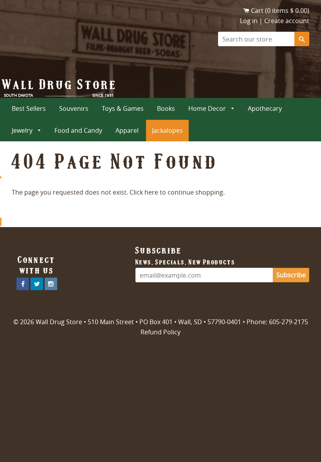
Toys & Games (123, 108)
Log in (249, 20)
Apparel (127, 130)
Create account (286, 20)
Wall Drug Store (60, 84)
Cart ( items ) (280, 10)
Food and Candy (78, 130)
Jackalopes (167, 130)
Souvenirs (73, 108)
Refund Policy (160, 332)
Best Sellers (29, 108)
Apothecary (265, 108)
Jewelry (23, 130)
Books (166, 108)
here (151, 192)
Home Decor (207, 108)
